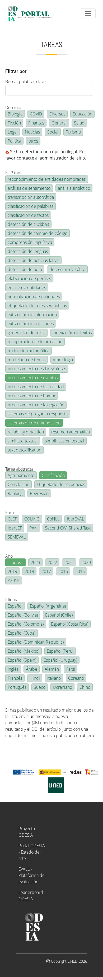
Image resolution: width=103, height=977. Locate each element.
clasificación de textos (28, 215)
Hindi (35, 678)
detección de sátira (67, 269)
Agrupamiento (21, 475)
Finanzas (36, 123)
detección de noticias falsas (33, 260)
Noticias (32, 132)
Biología (15, 114)
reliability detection (26, 432)
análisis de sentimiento (29, 188)
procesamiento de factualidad (36, 387)
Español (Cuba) (21, 633)
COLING (32, 519)
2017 (46, 571)
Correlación (18, 484)
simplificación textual (64, 441)
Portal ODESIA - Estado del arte (31, 852)
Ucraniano (62, 687)
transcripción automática (31, 197)
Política (14, 141)
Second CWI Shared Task (68, 528)
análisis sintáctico (74, 188)
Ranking (15, 493)
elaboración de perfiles (29, 278)
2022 (52, 562)
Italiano (54, 678)
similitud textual (23, 441)
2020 (86, 562)
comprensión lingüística (30, 242)
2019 (12, 571)
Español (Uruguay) (60, 660)
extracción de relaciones (31, 323)
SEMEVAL (17, 537)
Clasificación (53, 475)
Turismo (73, 132)
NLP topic (14, 173)
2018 (29, 571)
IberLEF (15, 528)
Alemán (52, 669)
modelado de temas (26, 360)
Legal (12, 132)
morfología (63, 360)
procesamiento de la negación (36, 405)
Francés (15, 678)
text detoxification (24, 450)
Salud (79, 123)
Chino (84, 687)
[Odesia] (32, 13)
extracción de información (32, 314)
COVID (36, 114)
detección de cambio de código (37, 233)
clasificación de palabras (30, 206)
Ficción (14, 123)
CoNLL (53, 519)
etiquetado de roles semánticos (37, 305)
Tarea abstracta (19, 469)
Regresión (39, 493)
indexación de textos (72, 332)
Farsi (70, 669)
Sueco (39, 687)
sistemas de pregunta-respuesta (38, 414)
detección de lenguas (28, 251)
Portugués (17, 687)
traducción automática (28, 351)
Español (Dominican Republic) (36, 642)
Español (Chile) (59, 615)
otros (33, 141)
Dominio (13, 107)
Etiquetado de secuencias (61, 484)
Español (15, 606)
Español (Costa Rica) (69, 624)
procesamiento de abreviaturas (37, 369)
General (59, 123)
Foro (9, 512)
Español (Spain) (22, 660)
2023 (35, 562)
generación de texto (26, 332)
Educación (82, 114)
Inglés (13, 669)
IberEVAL (75, 519)
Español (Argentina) (48, 606)
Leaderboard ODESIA (30, 895)
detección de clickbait (28, 224)
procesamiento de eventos (33, 378)
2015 (80, 571)
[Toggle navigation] (88, 13)
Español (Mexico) (23, 651)
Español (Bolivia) (23, 615)
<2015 (14, 580)
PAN (33, 528)
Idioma (11, 599)
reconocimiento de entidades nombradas (47, 179)
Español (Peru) (60, 651)
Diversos (57, 114)
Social (52, 132)
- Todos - (15, 562)
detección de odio (25, 269)
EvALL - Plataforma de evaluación (31, 875)
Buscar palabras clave (25, 81)
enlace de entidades (27, 287)
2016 (63, 571)
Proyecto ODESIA (26, 832)
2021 (69, 562)
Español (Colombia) (26, 624)
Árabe (31, 669)
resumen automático (70, 432)
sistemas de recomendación (34, 423)
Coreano (76, 678)
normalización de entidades (34, 296)
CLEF (12, 519)
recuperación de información (35, 342)
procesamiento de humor (31, 396)
